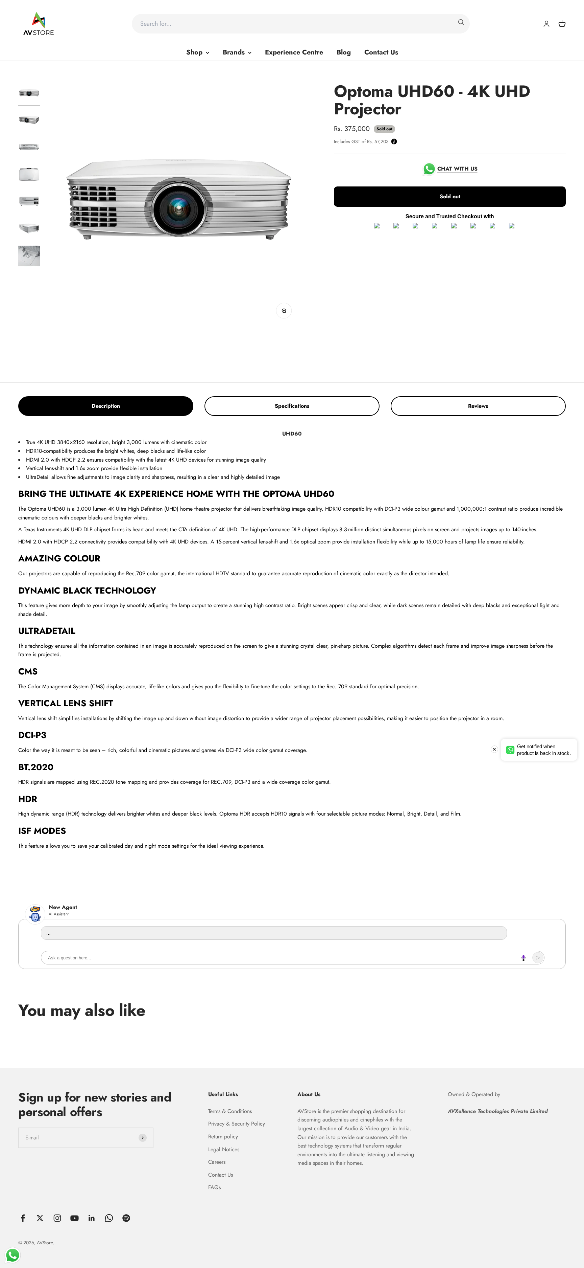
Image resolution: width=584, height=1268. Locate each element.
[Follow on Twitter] (40, 1218)
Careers (216, 1162)
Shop (194, 52)
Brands (234, 52)
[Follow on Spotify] (126, 1218)
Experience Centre (294, 52)
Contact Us (381, 52)
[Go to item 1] (29, 94)
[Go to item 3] (29, 148)
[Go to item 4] (29, 175)
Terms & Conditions (230, 1111)
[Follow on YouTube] (74, 1218)
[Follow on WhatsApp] (109, 1218)
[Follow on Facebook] (22, 1218)
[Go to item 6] (29, 230)
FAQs (214, 1187)
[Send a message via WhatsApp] (12, 1255)
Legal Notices (223, 1149)
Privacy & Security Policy (236, 1124)
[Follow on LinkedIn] (91, 1218)
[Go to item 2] (29, 121)
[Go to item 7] (29, 257)
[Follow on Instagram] (57, 1218)
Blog (344, 52)
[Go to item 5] (29, 203)
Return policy (223, 1136)
